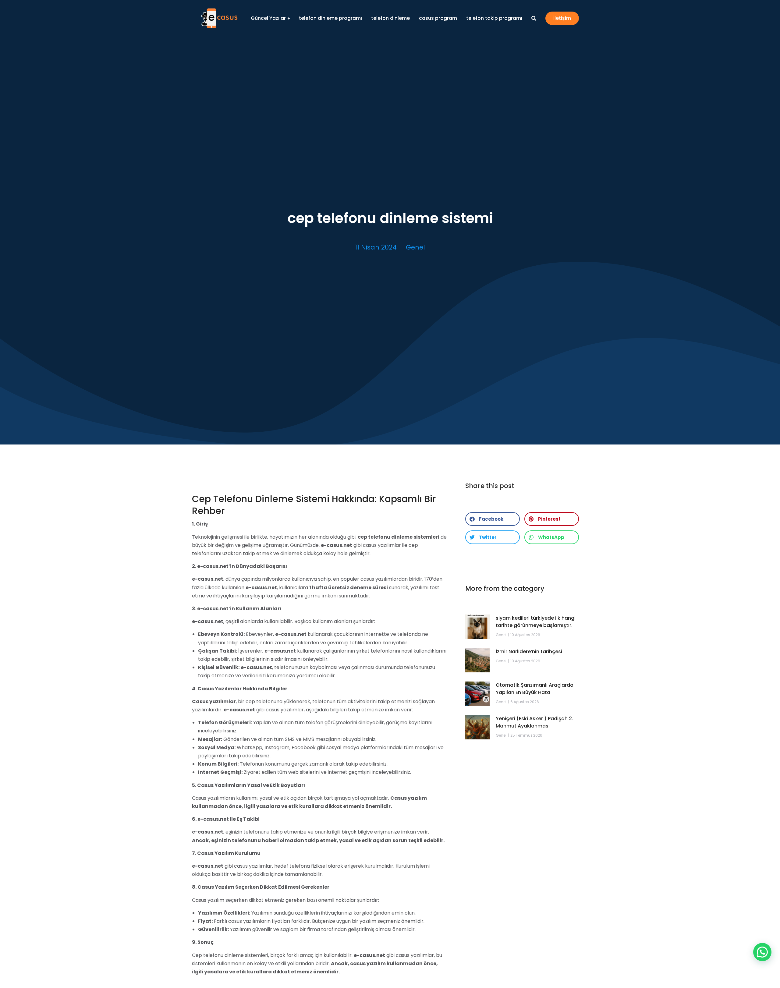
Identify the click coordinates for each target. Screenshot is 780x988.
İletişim (562, 18)
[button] (492, 519)
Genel (415, 247)
